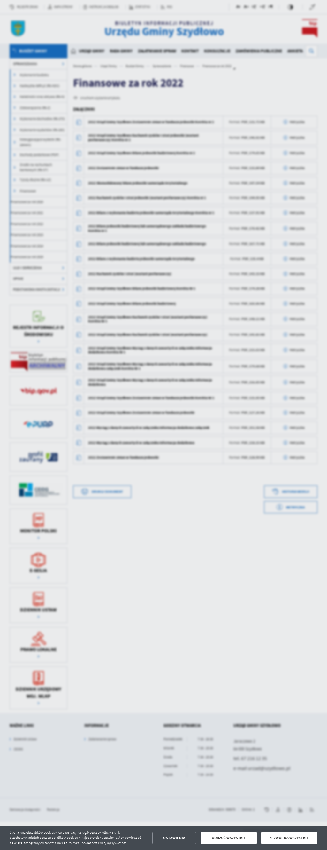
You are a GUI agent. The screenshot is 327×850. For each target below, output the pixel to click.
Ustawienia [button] (174, 837)
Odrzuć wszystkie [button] (229, 837)
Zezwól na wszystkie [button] (289, 837)
